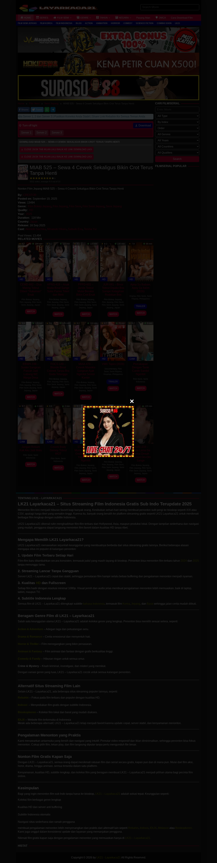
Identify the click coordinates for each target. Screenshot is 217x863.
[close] (132, 401)
